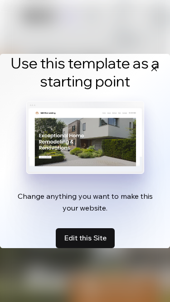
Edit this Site (85, 237)
